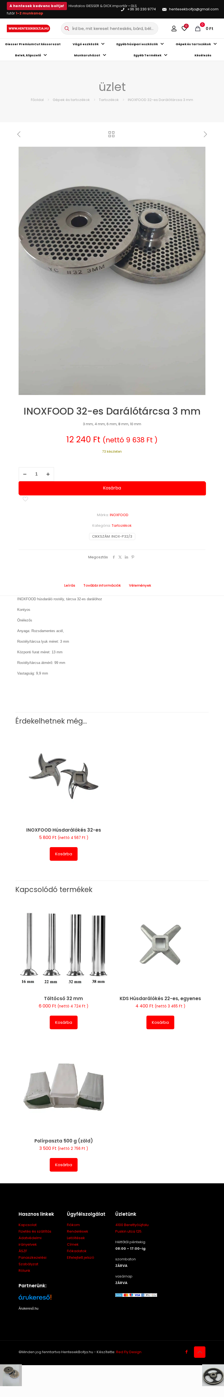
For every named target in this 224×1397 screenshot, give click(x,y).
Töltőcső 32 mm (63, 998)
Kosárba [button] (63, 854)
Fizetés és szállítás (35, 1231)
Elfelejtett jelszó (80, 1257)
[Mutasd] (102, 772)
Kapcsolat (28, 1224)
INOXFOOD (119, 514)
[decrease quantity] (25, 474)
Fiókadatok (77, 1251)
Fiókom (73, 1224)
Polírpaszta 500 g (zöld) (63, 1141)
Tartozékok (109, 99)
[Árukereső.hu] (39, 1299)
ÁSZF (23, 1251)
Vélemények (143, 585)
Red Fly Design (129, 1352)
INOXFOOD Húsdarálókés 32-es (63, 830)
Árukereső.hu (29, 1308)
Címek (73, 1244)
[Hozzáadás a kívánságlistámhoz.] (102, 761)
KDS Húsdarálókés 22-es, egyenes (160, 998)
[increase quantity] (48, 474)
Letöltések (76, 1237)
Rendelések (77, 1231)
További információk (102, 585)
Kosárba (112, 488)
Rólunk (24, 1270)
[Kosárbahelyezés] (102, 737)
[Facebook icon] (186, 1352)
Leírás (69, 585)
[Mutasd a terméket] (102, 749)
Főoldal (37, 99)
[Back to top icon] (199, 1352)
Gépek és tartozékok (71, 99)
